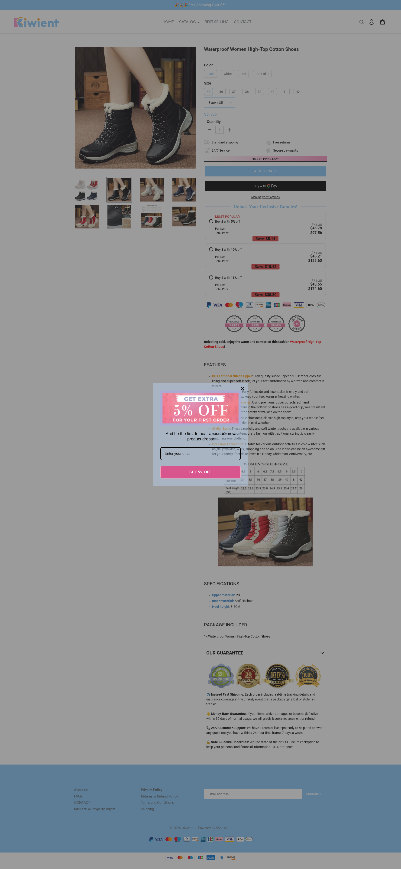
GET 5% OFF (200, 472)
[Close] (242, 388)
